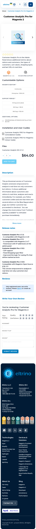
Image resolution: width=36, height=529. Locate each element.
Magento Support (24, 461)
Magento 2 (5, 441)
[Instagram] (9, 430)
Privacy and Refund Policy (10, 520)
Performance (23, 496)
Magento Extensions (25, 464)
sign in (19, 288)
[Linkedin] (20, 430)
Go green (5, 498)
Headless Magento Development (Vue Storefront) (25, 456)
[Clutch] (25, 430)
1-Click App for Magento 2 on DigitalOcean (23, 468)
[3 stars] (26, 315)
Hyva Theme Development (23, 451)
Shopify (4, 446)
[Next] (32, 37)
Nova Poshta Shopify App (25, 474)
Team (4, 487)
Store (4, 11)
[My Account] (20, 4)
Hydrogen (5, 454)
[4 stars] (29, 315)
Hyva (3, 443)
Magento (22, 484)
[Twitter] (15, 430)
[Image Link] (18, 373)
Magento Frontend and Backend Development (25, 445)
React (4, 457)
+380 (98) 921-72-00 (8, 394)
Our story (5, 484)
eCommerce (23, 493)
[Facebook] (4, 430)
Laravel (4, 459)
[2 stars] (23, 315)
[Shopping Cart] (25, 4)
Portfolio (5, 493)
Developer (22, 490)
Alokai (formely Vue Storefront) (8, 450)
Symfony (5, 462)
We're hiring (6, 490)
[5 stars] (32, 315)
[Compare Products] (14, 4)
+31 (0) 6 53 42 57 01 (25, 396)
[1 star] (20, 315)
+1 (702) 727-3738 (7, 411)
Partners (5, 496)
